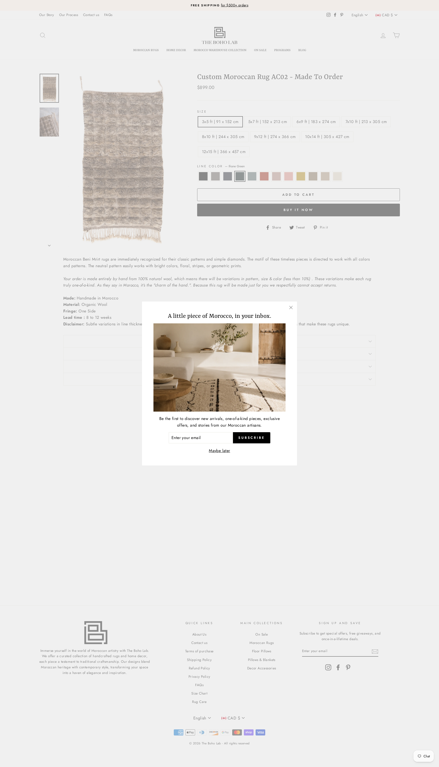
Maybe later (219, 451)
